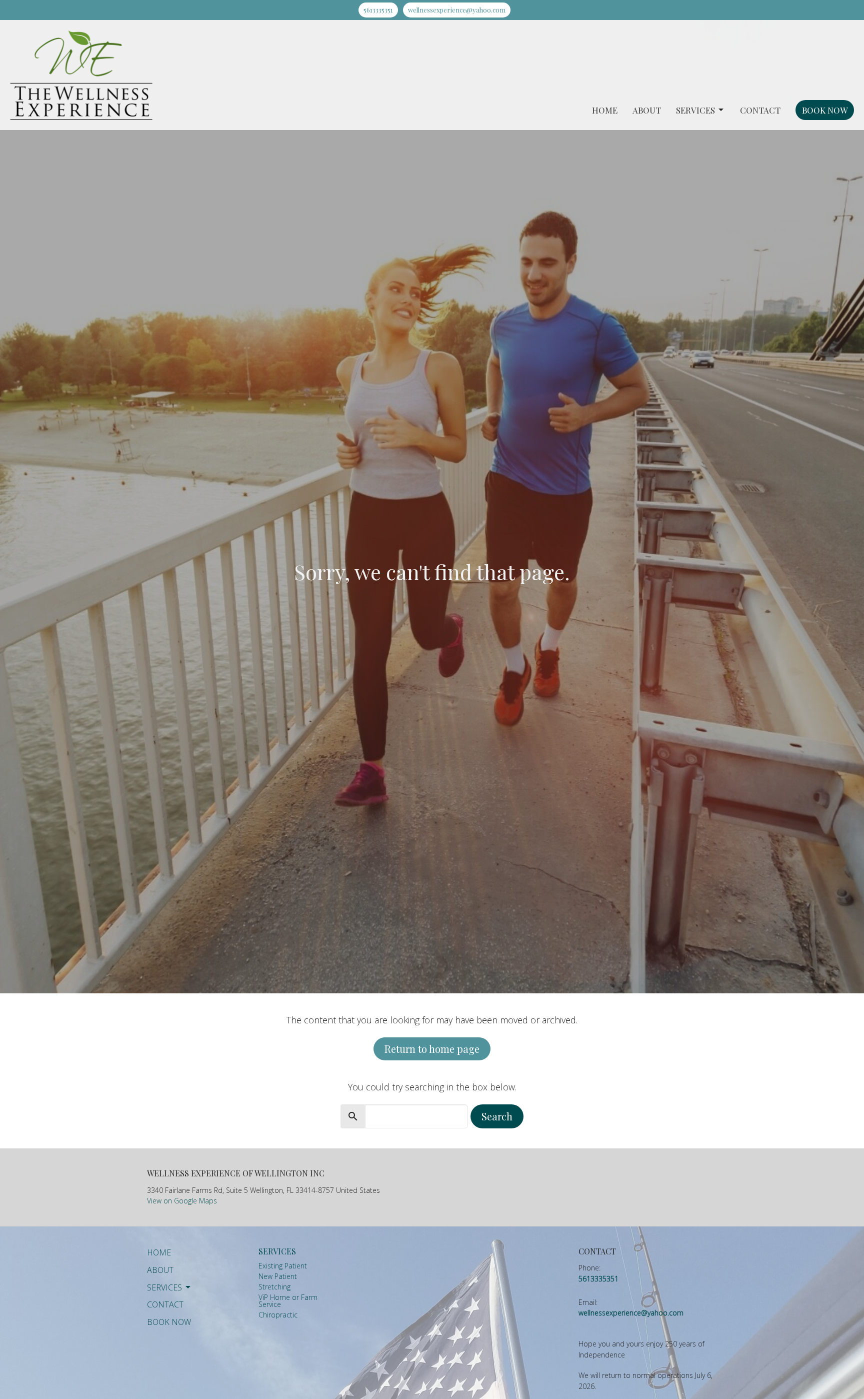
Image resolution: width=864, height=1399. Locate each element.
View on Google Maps (182, 1200)
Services (695, 110)
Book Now (825, 110)
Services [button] (164, 1287)
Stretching (274, 1286)
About (646, 110)
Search (497, 1116)
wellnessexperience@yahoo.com (457, 10)
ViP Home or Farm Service (288, 1300)
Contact (760, 110)
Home (605, 110)
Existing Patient (282, 1265)
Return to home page (432, 1048)
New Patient (277, 1276)
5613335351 (378, 10)
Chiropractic (278, 1314)
